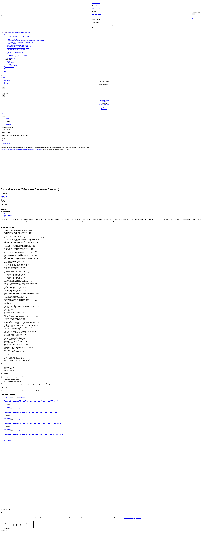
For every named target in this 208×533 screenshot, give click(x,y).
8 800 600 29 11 (96, 3)
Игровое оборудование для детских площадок (19, 149)
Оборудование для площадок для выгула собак (17, 491)
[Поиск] (193, 14)
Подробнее (7, 397)
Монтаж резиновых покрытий (12, 470)
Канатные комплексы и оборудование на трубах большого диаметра (23, 488)
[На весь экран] (4, 530)
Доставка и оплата (9, 216)
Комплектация (8, 215)
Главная (3, 149)
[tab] (105, 214)
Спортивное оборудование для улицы (14, 501)
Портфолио (7, 452)
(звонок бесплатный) (11, 32)
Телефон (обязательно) (75, 518)
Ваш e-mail (38, 518)
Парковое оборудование (10, 498)
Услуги (6, 450)
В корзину (3, 209)
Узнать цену (4, 196)
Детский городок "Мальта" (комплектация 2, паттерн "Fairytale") (33, 434)
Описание (7, 214)
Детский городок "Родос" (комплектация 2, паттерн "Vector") (31, 401)
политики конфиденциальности (132, 518)
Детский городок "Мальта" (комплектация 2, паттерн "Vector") (32, 412)
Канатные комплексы (10, 485)
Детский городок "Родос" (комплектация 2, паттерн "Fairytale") (32, 423)
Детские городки (54, 147)
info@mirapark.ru (96, 14)
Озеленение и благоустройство (12, 465)
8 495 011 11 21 (96, 8)
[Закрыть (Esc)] (1, 530)
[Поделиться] (3, 530)
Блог (5, 455)
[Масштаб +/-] (6, 530)
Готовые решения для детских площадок (15, 480)
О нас (5, 458)
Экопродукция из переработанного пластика (16, 504)
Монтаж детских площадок (11, 468)
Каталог (6, 447)
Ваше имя (3, 518)
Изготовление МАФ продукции (13, 473)
